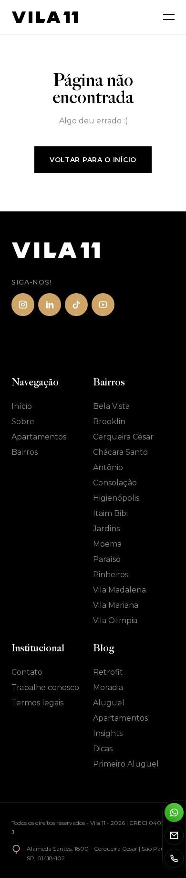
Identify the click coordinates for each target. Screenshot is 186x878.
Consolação (115, 482)
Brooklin (109, 421)
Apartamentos (38, 436)
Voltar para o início (93, 159)
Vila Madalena (119, 589)
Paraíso (107, 559)
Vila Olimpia (115, 620)
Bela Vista (111, 406)
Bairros (24, 452)
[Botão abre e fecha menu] (169, 17)
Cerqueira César (123, 436)
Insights (108, 733)
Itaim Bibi (110, 513)
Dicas (103, 748)
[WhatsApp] (174, 812)
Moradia (108, 687)
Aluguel (108, 702)
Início (21, 406)
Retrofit (108, 672)
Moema (107, 544)
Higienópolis (116, 498)
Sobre (22, 421)
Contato (26, 672)
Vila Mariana (115, 605)
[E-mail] (174, 835)
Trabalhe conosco (45, 687)
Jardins (106, 528)
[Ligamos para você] (174, 858)
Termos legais (37, 702)
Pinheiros (110, 574)
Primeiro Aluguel (126, 763)
